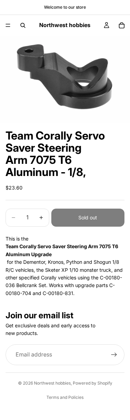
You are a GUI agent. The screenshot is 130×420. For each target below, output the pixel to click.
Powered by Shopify (92, 383)
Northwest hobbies (52, 383)
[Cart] (121, 25)
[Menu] (8, 25)
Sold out (87, 217)
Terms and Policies (65, 397)
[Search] (23, 25)
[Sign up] (114, 354)
